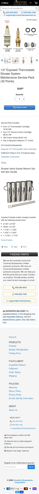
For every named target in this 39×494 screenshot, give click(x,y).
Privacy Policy (15, 394)
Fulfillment (13, 368)
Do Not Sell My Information (21, 398)
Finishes (12, 345)
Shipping (13, 375)
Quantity (19, 94)
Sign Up (31, 467)
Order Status (15, 372)
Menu (5, 3)
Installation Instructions (10, 156)
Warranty (13, 387)
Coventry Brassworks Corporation (23, 481)
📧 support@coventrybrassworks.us (23, 428)
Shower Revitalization (18, 349)
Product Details (6, 240)
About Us (13, 409)
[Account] (30, 2)
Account (12, 336)
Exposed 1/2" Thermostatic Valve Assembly (18, 149)
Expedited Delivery (17, 364)
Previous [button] (2, 60)
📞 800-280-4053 (16, 421)
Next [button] (37, 60)
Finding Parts (15, 353)
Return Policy (15, 390)
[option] (8, 60)
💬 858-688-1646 (16, 424)
